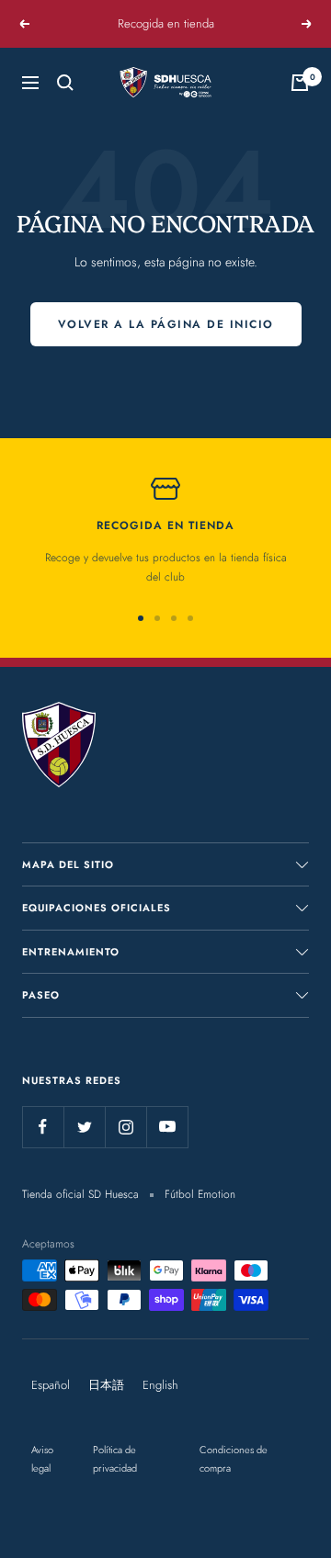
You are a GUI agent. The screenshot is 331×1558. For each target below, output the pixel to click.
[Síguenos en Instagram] (125, 1126)
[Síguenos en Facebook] (42, 1126)
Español (50, 1385)
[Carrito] (300, 82)
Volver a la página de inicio (166, 324)
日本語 (106, 1385)
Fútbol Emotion (200, 1194)
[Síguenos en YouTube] (167, 1126)
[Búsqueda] (65, 82)
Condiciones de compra (234, 1458)
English (160, 1385)
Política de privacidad (115, 1458)
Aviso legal (42, 1458)
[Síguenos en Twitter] (84, 1126)
